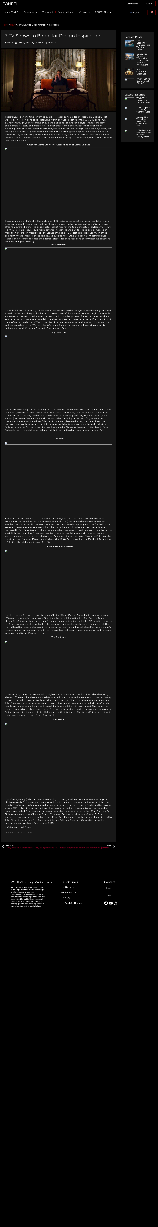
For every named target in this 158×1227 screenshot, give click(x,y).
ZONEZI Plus (101, 12)
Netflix (29, 242)
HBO (100, 430)
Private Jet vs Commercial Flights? (143, 81)
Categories (29, 12)
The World (47, 12)
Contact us (84, 12)
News (13, 25)
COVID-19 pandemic (94, 120)
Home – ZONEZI (10, 12)
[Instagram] (116, 903)
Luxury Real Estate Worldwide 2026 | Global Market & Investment (142, 59)
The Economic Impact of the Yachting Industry (143, 44)
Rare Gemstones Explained (142, 71)
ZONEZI (9, 3)
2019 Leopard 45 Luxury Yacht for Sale (143, 109)
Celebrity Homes (66, 12)
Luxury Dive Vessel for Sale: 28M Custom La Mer (142, 121)
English (135, 12)
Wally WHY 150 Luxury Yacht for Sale (143, 100)
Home (5, 25)
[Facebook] (106, 903)
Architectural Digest (20, 827)
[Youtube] (111, 903)
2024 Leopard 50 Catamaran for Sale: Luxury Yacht (143, 133)
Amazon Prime (60, 328)
